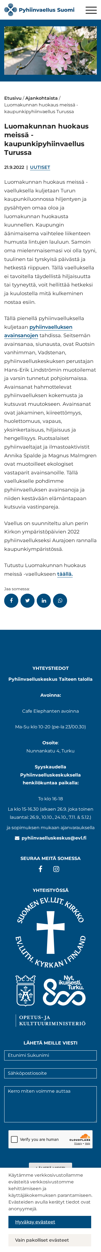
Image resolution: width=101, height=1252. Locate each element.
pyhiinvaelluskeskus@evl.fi (54, 838)
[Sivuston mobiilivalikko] (91, 11)
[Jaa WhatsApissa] (60, 601)
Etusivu (13, 98)
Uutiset (40, 167)
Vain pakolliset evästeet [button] (42, 1240)
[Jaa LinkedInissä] (44, 601)
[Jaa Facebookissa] (11, 601)
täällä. (65, 574)
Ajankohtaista (41, 98)
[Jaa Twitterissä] (27, 601)
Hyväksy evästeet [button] (35, 1222)
